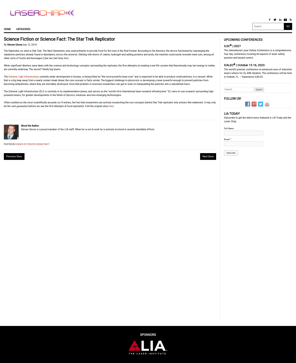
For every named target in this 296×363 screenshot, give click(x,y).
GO (288, 26)
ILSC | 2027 (232, 46)
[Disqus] (110, 202)
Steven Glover (14, 44)
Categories (23, 29)
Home (7, 29)
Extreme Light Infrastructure (23, 76)
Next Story (208, 156)
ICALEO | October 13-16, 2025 (244, 65)
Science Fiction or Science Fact (32, 144)
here (111, 106)
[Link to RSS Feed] (290, 21)
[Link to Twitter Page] (275, 21)
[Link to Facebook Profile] (270, 21)
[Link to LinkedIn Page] (280, 21)
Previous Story (14, 156)
